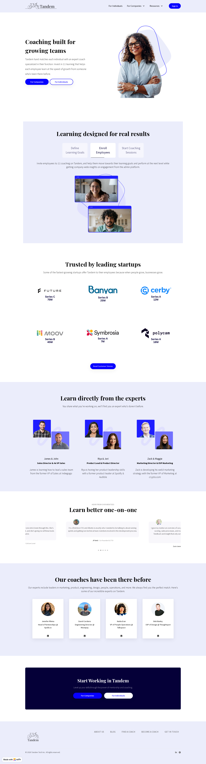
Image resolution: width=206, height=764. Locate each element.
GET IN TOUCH (172, 731)
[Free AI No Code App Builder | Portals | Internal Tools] (12, 759)
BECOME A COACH (149, 731)
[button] (136, 6)
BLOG (112, 731)
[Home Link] (41, 6)
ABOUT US (99, 731)
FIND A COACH (128, 731)
